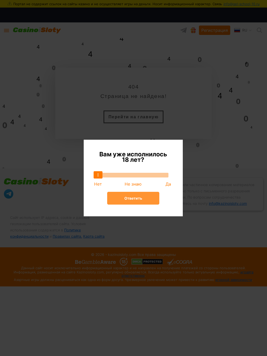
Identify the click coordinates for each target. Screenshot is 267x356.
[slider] (98, 175)
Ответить (133, 198)
